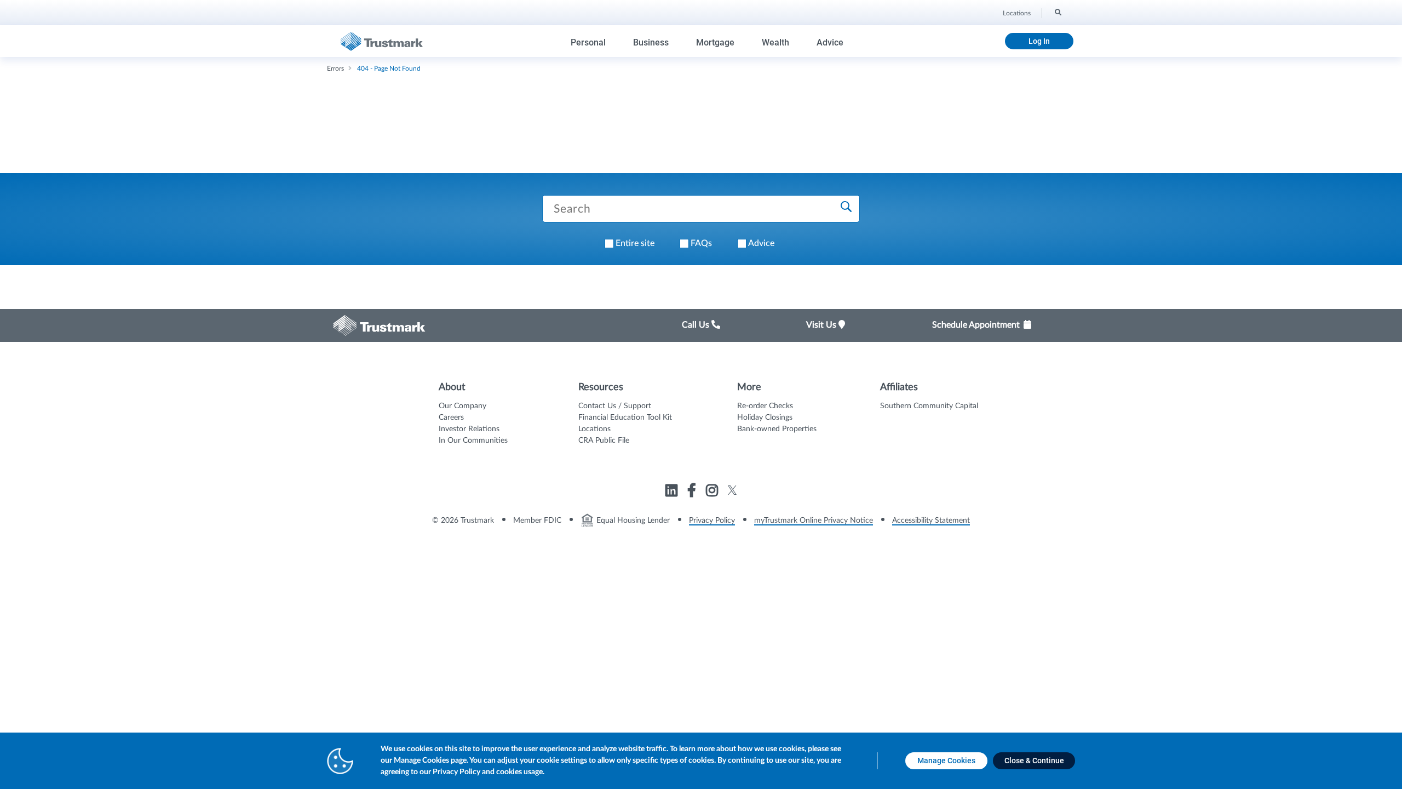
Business (651, 42)
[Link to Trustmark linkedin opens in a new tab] (672, 492)
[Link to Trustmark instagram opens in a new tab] (713, 492)
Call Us (696, 325)
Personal (588, 42)
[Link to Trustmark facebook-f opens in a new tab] (693, 492)
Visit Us (822, 325)
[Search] (1057, 11)
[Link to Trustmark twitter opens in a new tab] (732, 490)
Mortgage (715, 42)
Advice (830, 42)
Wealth (775, 42)
